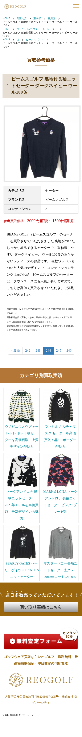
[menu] (76, 6)
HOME (6, 18)
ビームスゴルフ (35, 39)
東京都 (37, 18)
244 (48, 350)
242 (27, 350)
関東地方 (22, 18)
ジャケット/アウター (28, 29)
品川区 (51, 18)
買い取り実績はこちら (41, 607)
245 (58, 350)
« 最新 (15, 350)
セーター (52, 29)
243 (38, 350)
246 (68, 350)
